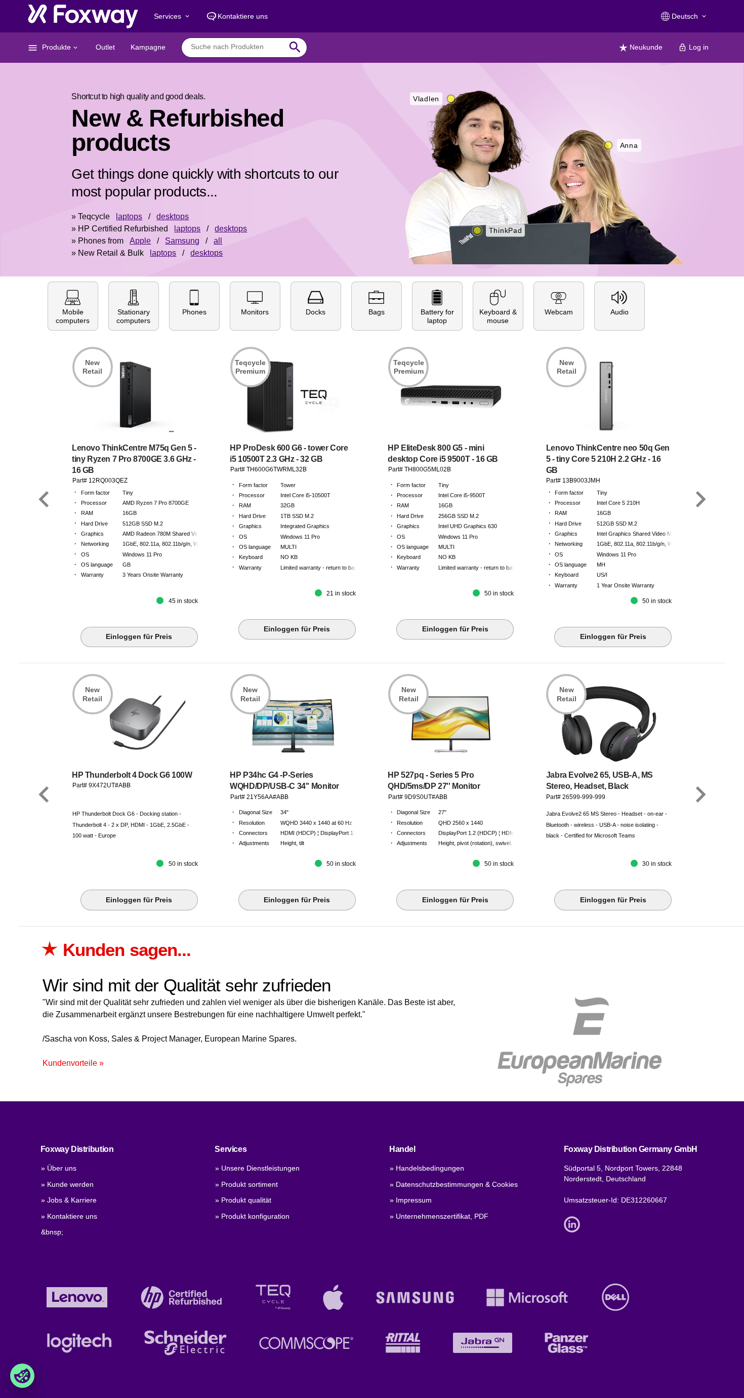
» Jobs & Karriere (69, 1200)
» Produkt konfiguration (252, 1216)
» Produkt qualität (243, 1200)
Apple (140, 240)
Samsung (182, 240)
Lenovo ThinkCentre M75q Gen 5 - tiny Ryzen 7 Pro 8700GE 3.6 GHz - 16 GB (134, 459)
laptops (129, 216)
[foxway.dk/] (83, 16)
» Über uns (58, 1168)
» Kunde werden (67, 1184)
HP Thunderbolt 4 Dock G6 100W (132, 775)
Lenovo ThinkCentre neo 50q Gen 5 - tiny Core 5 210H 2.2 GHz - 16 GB (608, 459)
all (218, 240)
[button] (73, 306)
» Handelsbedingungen (427, 1168)
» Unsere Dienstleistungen (257, 1168)
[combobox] (236, 47)
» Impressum (411, 1200)
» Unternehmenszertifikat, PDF (439, 1216)
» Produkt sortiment (246, 1184)
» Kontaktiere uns (69, 1216)
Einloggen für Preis (139, 636)
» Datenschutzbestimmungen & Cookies (454, 1184)
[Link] (44, 499)
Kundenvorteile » (73, 1063)
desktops (172, 216)
